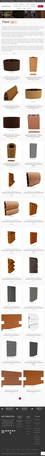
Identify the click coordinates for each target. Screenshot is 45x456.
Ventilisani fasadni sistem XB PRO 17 (12, 335)
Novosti (19, 8)
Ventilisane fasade (14, 76)
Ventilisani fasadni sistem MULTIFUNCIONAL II (11, 222)
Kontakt (29, 8)
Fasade (27, 4)
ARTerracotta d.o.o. (34, 453)
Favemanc (11, 80)
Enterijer (33, 4)
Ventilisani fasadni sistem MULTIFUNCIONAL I (33, 193)
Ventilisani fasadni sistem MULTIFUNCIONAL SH (11, 251)
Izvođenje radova (18, 6)
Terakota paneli (8, 76)
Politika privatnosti (35, 449)
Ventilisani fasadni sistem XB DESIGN (11, 307)
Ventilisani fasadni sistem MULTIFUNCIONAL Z (11, 279)
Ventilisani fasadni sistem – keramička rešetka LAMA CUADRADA (33, 78)
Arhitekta (22, 454)
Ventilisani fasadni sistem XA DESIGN (33, 279)
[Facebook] (39, 1)
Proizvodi (21, 4)
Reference (33, 6)
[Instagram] (37, 1)
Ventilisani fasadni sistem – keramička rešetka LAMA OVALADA (11, 78)
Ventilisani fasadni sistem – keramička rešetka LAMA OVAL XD (11, 107)
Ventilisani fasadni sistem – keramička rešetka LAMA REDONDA (11, 164)
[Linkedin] (41, 1)
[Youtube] (43, 1)
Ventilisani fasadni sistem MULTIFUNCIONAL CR (11, 193)
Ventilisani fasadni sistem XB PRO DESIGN (11, 362)
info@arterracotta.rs (19, 426)
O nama (24, 8)
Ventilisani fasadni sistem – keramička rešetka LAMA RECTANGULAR (33, 136)
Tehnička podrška (39, 6)
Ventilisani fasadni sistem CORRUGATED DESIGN (33, 164)
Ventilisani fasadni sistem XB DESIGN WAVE (33, 307)
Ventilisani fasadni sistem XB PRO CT (33, 335)
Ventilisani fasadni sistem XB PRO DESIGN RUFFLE (33, 363)
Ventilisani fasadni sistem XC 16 (11, 391)
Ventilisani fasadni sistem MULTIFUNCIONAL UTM (33, 251)
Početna (16, 4)
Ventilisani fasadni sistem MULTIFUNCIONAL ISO (33, 222)
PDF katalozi (26, 6)
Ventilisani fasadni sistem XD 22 (33, 391)
